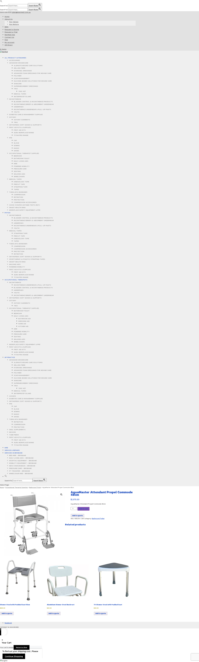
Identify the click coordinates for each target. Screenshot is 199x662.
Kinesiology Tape (21, 182)
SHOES (16, 151)
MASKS (16, 148)
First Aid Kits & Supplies (20, 127)
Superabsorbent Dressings (26, 86)
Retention (18, 197)
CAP (15, 140)
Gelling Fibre (19, 68)
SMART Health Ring (17, 207)
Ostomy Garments (22, 120)
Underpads (18, 107)
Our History (14, 24)
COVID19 (12, 396)
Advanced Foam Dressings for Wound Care (32, 73)
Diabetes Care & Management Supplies (26, 114)
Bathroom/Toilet (22, 158)
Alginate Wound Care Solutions (28, 65)
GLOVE (16, 143)
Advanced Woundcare (18, 63)
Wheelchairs (19, 176)
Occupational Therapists (16, 280)
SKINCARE (18, 84)
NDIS (6, 27)
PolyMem (17, 76)
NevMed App (10, 35)
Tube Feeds (14, 435)
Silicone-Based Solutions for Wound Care (33, 81)
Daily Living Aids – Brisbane (21, 458)
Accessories (14, 60)
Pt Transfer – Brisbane (19, 471)
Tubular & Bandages (18, 192)
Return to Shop (21, 647)
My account (9, 42)
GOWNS (17, 145)
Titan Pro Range (21, 135)
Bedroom (18, 156)
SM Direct (9, 45)
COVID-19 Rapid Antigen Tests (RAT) (24, 205)
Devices (12, 432)
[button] (1, 2)
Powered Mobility (22, 166)
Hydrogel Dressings (23, 71)
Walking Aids (19, 174)
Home (7, 16)
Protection (19, 200)
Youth (16, 112)
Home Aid (22, 324)
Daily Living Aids (21, 161)
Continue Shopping (14, 656)
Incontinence (15, 99)
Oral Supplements (17, 430)
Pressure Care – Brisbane (20, 468)
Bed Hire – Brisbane (17, 455)
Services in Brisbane (13, 453)
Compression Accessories (25, 202)
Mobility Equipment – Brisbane (23, 463)
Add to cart (83, 509)
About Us (9, 19)
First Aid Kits (20, 130)
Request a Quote (12, 29)
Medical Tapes (20, 94)
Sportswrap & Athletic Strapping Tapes (27, 259)
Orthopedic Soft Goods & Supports (25, 125)
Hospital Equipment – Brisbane (23, 461)
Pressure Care (20, 169)
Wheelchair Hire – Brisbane (21, 473)
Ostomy (12, 117)
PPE (10, 138)
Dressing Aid (24, 321)
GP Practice (10, 357)
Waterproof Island (22, 96)
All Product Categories (15, 58)
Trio (16, 89)
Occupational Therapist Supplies (24, 153)
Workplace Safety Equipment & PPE (24, 210)
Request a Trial (11, 32)
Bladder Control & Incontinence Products (33, 101)
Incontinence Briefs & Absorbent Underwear (34, 104)
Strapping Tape (20, 187)
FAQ (6, 40)
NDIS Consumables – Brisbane (22, 466)
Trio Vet (22, 91)
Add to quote (77, 515)
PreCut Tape (19, 184)
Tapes (16, 189)
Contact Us (9, 37)
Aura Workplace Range (24, 133)
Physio (7, 213)
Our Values (13, 22)
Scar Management (22, 78)
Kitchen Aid (23, 326)
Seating (17, 171)
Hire (15, 164)
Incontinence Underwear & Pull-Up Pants (32, 109)
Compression (19, 195)
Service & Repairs (12, 450)
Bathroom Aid (24, 319)
